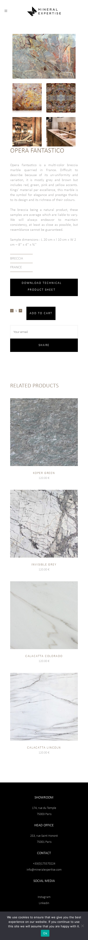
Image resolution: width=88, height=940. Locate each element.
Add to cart (41, 313)
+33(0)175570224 (44, 863)
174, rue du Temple (44, 808)
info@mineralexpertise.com (44, 870)
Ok (45, 933)
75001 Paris (44, 842)
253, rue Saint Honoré (44, 836)
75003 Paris (44, 814)
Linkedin (44, 903)
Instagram (44, 897)
